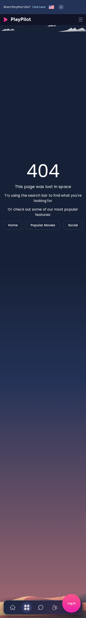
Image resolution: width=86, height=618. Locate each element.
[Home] (12, 607)
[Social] (55, 607)
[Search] (40, 607)
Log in (71, 603)
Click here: (39, 7)
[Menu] (80, 19)
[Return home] (17, 19)
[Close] (61, 7)
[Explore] (27, 607)
